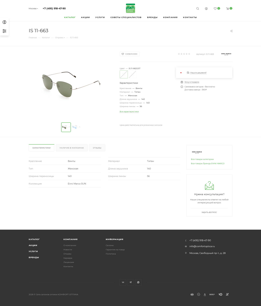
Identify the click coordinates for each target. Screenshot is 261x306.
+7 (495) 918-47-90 (54, 8)
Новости (67, 249)
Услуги (33, 251)
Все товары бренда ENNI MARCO (207, 163)
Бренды (34, 257)
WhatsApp (138, 282)
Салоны (110, 245)
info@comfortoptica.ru (202, 246)
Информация (114, 239)
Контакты (68, 266)
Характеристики (41, 148)
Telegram (130, 282)
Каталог (34, 239)
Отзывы (97, 148)
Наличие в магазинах (72, 148)
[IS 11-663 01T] (71, 85)
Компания (70, 239)
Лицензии (68, 262)
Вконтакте (123, 282)
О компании (69, 245)
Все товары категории (202, 159)
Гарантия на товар (115, 249)
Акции (33, 245)
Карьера (67, 258)
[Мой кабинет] (206, 9)
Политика (111, 254)
